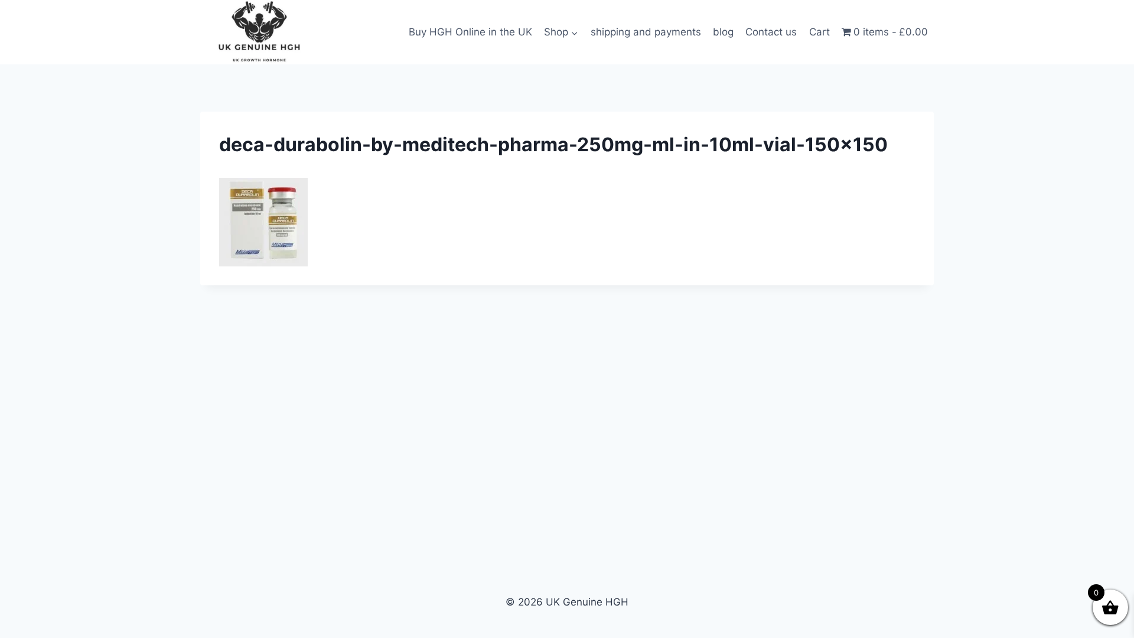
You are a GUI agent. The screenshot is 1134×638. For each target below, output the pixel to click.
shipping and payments (646, 32)
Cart (819, 32)
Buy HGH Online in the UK (470, 32)
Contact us (771, 32)
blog (723, 32)
